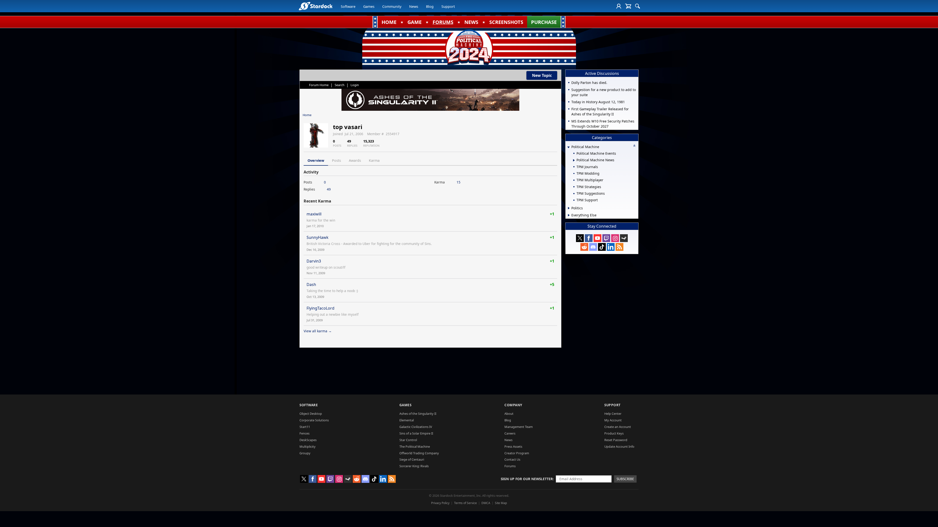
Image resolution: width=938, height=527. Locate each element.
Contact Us (512, 459)
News (413, 6)
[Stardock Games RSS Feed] (619, 247)
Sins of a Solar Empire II (416, 433)
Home (307, 115)
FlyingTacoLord (320, 308)
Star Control (408, 440)
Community (391, 6)
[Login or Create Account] (618, 6)
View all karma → (318, 331)
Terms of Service (465, 503)
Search (339, 85)
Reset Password (615, 440)
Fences (304, 433)
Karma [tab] (374, 160)
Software (348, 6)
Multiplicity (307, 446)
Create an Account (617, 427)
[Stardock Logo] (315, 6)
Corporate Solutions (314, 420)
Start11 (304, 427)
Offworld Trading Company (419, 453)
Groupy (304, 453)
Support (448, 6)
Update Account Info (619, 446)
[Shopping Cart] (628, 6)
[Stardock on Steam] (623, 238)
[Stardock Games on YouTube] (597, 238)
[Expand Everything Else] (569, 215)
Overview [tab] (316, 160)
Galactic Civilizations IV (415, 427)
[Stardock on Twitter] (580, 238)
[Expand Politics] (569, 208)
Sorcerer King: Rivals (414, 466)
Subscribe (625, 478)
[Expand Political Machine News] (574, 160)
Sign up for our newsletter (527, 478)
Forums (510, 466)
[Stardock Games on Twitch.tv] (606, 238)
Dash (311, 284)
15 (458, 182)
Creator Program (516, 453)
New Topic (542, 75)
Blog (430, 6)
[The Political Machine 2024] (469, 47)
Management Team (518, 427)
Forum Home (319, 85)
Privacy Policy (440, 503)
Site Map (501, 503)
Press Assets (513, 446)
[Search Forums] (637, 6)
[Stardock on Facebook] (588, 238)
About (508, 413)
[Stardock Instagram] (615, 238)
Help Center (612, 413)
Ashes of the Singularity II (417, 413)
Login (355, 85)
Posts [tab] (336, 160)
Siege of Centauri (411, 459)
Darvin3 (314, 261)
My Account (613, 420)
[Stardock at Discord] (593, 247)
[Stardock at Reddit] (584, 247)
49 (329, 189)
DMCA (485, 503)
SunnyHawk (318, 237)
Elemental (406, 420)
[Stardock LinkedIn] (610, 247)
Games (368, 6)
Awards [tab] (355, 160)
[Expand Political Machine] (568, 147)
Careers (509, 433)
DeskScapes (308, 440)
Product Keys (614, 433)
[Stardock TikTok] (601, 247)
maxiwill (314, 214)
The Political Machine (414, 446)
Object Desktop (310, 413)
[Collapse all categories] (634, 145)
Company (513, 405)
